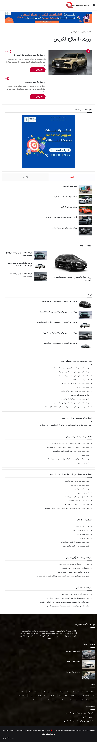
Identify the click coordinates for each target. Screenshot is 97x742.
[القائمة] (3, 5)
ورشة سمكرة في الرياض (81, 447)
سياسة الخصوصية (8, 738)
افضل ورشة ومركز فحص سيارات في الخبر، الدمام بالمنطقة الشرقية (67, 508)
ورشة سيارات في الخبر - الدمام (79, 500)
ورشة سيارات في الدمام (81, 489)
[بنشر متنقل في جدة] (85, 189)
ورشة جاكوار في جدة (73, 672)
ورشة (31, 695)
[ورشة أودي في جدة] (88, 664)
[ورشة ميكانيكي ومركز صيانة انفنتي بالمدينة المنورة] (71, 262)
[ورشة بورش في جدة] (88, 654)
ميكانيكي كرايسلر (41, 695)
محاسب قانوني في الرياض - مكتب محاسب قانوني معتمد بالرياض (68, 606)
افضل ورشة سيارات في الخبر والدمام (77, 504)
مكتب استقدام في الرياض (80, 530)
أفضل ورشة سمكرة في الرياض (78, 443)
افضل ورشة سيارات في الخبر (79, 485)
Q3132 (58, 730)
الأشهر (71, 177)
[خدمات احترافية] (48, 17)
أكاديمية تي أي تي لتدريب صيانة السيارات (75, 594)
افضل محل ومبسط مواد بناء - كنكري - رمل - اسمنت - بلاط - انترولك (66, 598)
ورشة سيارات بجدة (83, 387)
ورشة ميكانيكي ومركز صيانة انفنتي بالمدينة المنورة (59, 301)
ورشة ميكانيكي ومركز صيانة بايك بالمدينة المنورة (60, 333)
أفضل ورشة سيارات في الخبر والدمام (77, 481)
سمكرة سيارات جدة (34, 691)
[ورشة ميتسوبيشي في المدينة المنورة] (85, 231)
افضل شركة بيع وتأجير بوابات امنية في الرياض (74, 564)
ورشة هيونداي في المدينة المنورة (65, 196)
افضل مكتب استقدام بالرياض (79, 542)
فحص (72, 695)
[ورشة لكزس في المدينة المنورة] (70, 62)
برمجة (62, 691)
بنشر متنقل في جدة (70, 186)
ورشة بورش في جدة (73, 651)
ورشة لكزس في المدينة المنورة (30, 54)
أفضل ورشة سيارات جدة (81, 379)
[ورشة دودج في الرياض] (85, 210)
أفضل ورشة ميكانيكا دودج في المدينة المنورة (61, 217)
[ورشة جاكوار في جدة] (88, 675)
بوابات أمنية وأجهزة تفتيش (80, 568)
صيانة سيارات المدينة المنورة (85, 695)
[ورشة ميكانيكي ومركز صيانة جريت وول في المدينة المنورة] (40, 266)
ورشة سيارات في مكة (82, 368)
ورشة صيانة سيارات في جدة (80, 376)
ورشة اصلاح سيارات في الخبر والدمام (77, 496)
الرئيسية (87, 32)
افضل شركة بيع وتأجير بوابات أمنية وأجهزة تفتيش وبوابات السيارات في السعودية (63, 576)
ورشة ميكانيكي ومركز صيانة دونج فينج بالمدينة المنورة (58, 312)
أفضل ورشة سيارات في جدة (79, 391)
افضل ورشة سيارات (82, 399)
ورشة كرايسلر (47, 699)
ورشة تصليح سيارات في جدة (79, 372)
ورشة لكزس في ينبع (35, 82)
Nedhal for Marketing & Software (28, 730)
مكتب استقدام (84, 538)
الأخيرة (25, 177)
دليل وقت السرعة (87, 717)
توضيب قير (46, 691)
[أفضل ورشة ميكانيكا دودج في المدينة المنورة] (85, 220)
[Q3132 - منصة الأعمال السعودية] (77, 5)
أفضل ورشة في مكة (73, 691)
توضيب (55, 691)
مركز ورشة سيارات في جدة (80, 395)
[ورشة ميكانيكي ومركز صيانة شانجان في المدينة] (85, 346)
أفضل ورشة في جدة (88, 691)
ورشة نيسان (36, 699)
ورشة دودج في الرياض (69, 207)
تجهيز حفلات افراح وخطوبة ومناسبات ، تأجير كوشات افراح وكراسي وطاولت (64, 602)
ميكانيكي (52, 695)
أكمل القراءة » (38, 70)
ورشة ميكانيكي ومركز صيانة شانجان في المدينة (60, 343)
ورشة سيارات (22, 695)
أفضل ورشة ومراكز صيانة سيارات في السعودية (77, 721)
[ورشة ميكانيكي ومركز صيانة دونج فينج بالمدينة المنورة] (40, 255)
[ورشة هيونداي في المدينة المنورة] (85, 199)
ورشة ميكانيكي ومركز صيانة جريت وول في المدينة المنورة (57, 322)
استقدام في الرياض (83, 534)
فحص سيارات (63, 695)
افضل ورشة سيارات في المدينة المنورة (79, 425)
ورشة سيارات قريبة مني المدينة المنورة (66, 699)
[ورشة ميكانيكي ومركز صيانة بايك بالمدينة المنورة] (40, 276)
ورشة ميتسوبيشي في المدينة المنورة (64, 228)
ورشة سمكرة (85, 455)
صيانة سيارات (20, 691)
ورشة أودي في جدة (73, 661)
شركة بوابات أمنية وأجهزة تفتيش (78, 572)
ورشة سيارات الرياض (87, 699)
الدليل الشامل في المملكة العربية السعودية (79, 713)
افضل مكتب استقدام (82, 526)
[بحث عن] (94, 5)
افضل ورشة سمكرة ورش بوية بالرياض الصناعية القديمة (71, 451)
